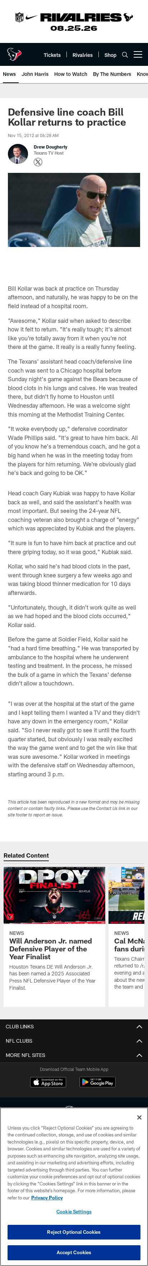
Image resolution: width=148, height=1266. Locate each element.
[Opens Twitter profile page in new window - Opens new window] (38, 162)
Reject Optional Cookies (74, 1232)
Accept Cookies (74, 1252)
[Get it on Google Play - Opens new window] (97, 1086)
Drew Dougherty (50, 146)
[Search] (125, 54)
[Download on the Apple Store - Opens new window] (48, 1083)
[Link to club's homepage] (14, 51)
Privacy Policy (47, 1197)
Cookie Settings (74, 1211)
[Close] (139, 1117)
